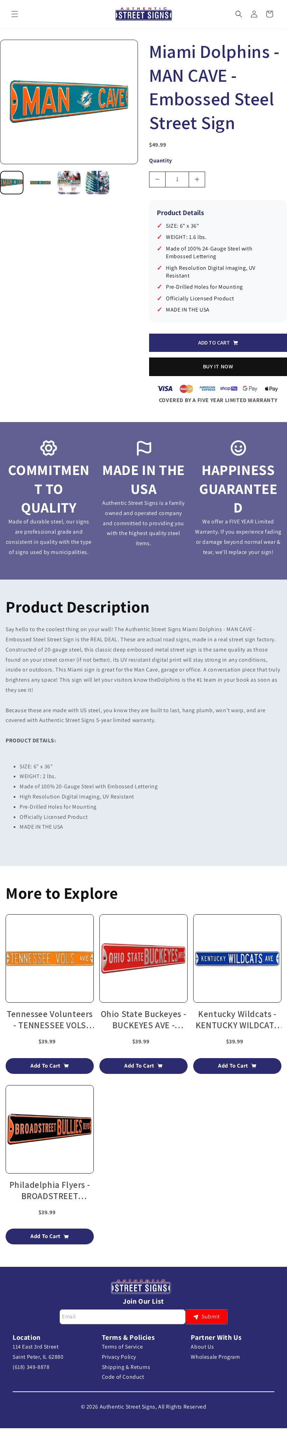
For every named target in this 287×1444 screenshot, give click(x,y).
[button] (14, 14)
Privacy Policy (119, 1357)
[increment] (197, 179)
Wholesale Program (215, 1357)
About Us (202, 1346)
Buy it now (218, 366)
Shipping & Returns (126, 1367)
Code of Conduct (123, 1377)
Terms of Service (122, 1346)
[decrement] (157, 179)
